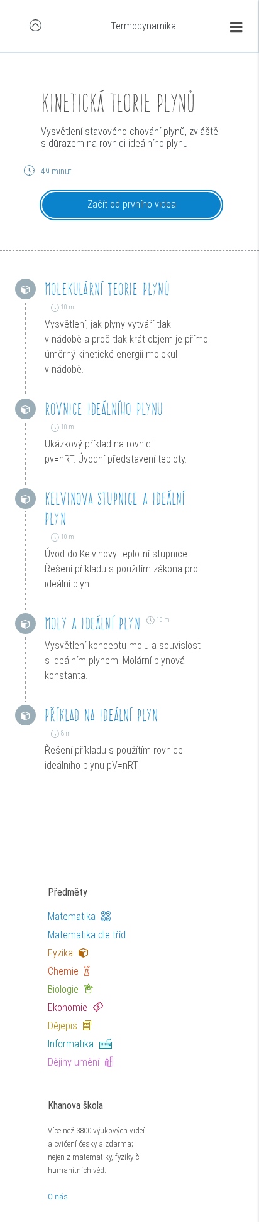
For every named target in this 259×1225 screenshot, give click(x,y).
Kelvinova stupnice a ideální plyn (115, 508)
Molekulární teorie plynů (107, 289)
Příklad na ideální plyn (101, 715)
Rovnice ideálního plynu (104, 408)
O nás (58, 1196)
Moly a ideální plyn (92, 623)
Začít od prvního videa (131, 204)
